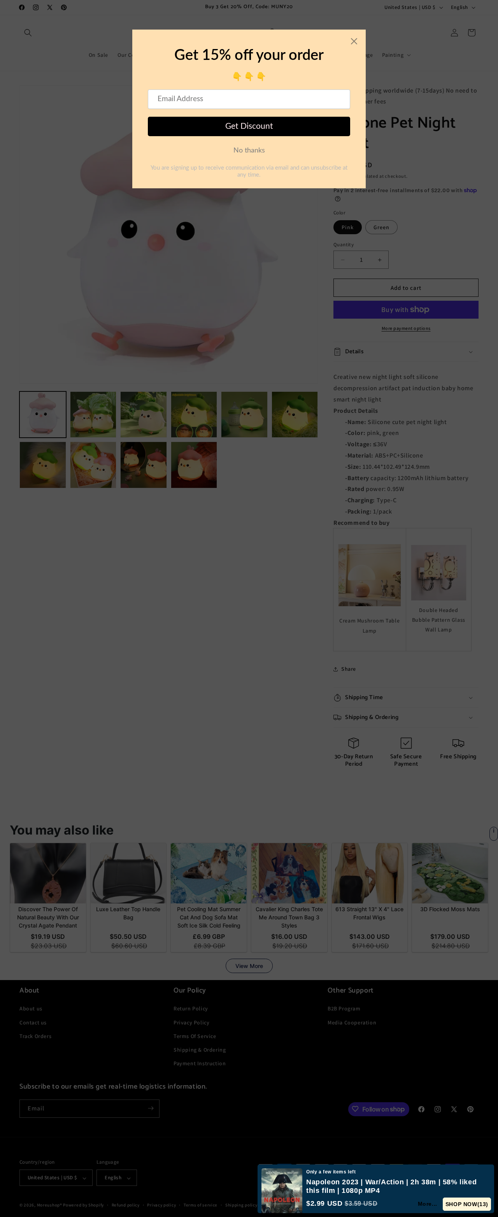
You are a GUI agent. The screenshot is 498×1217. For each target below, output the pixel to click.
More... (427, 1204)
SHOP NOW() (466, 1204)
